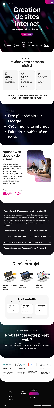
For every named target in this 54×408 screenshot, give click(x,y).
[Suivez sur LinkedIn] (29, 397)
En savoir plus (24, 86)
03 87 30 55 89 (33, 390)
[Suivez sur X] (34, 397)
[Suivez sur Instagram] (33, 397)
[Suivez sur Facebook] (31, 397)
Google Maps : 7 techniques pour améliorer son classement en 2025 (12, 307)
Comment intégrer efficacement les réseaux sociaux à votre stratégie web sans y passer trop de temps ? (41, 308)
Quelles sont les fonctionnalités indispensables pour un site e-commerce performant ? (26, 308)
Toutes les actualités (27, 317)
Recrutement (24, 390)
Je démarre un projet (27, 34)
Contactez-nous (33, 393)
